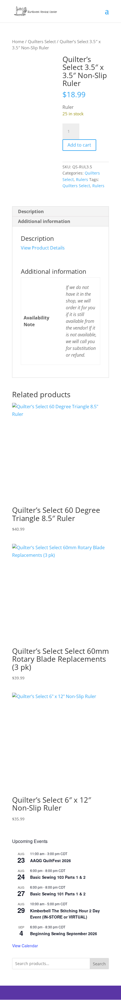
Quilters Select (42, 41)
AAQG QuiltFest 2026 (50, 860)
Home (18, 41)
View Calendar (25, 945)
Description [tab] (31, 211)
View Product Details (43, 248)
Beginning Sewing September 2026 (63, 933)
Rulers (82, 179)
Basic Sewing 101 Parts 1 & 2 (58, 894)
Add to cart (79, 145)
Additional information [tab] (44, 221)
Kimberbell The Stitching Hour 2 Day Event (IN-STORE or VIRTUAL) (65, 914)
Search (99, 963)
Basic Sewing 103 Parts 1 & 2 (58, 877)
